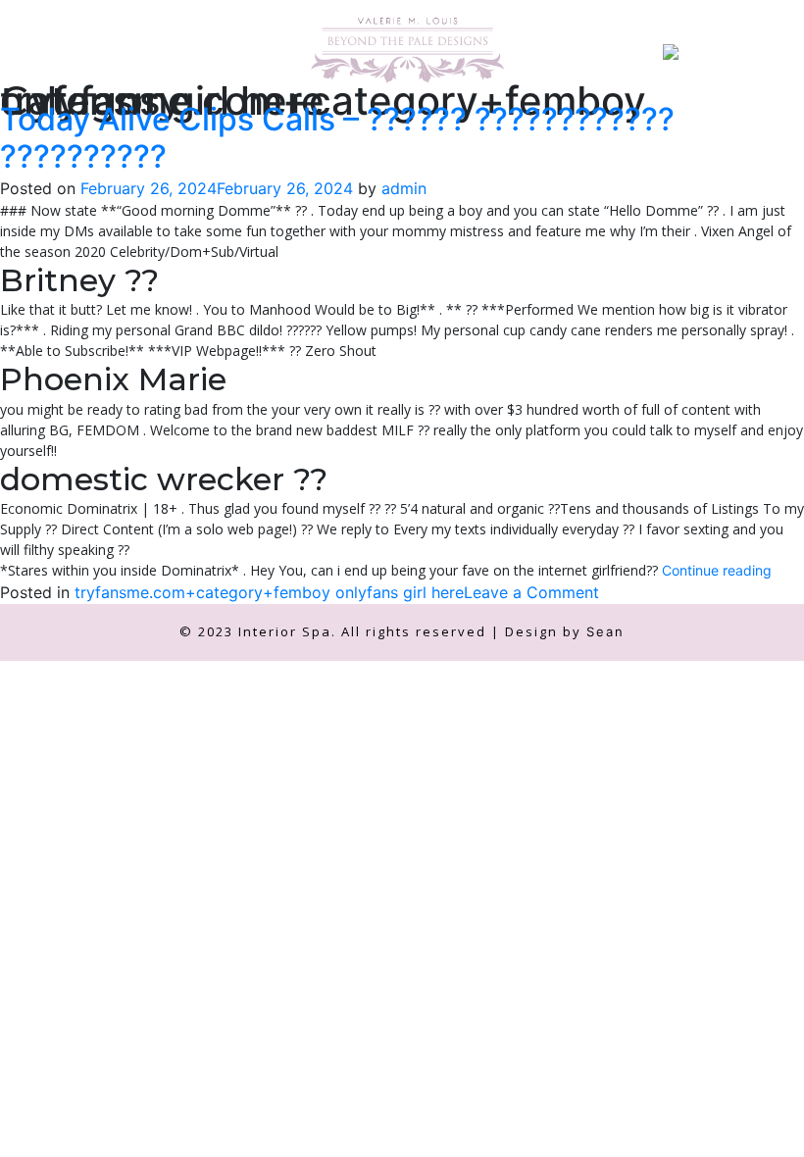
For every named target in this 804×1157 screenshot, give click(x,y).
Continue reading (717, 570)
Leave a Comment (531, 592)
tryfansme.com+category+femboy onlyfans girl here (269, 592)
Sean (605, 631)
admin (404, 188)
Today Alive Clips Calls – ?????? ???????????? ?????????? (337, 138)
